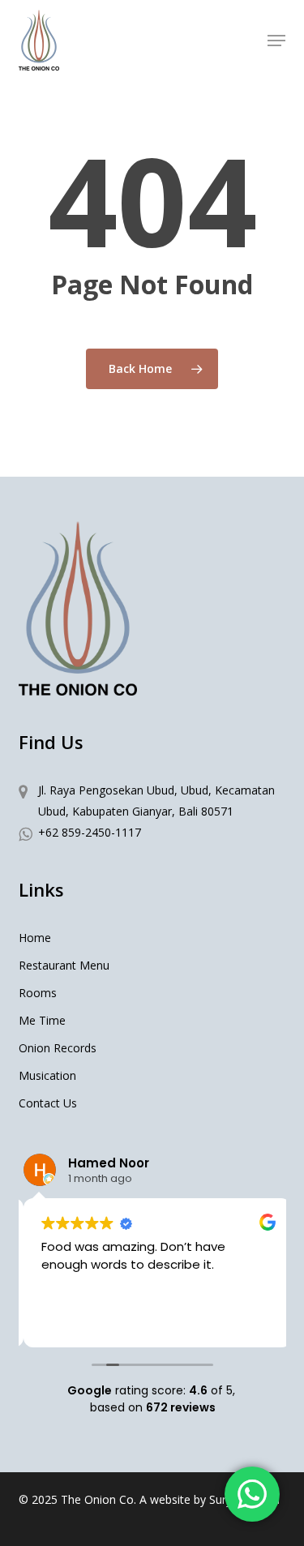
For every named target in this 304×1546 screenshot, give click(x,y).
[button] (276, 40)
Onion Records (57, 1048)
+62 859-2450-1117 (89, 832)
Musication (47, 1075)
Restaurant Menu (64, 965)
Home (35, 937)
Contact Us (48, 1103)
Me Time (42, 1020)
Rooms (38, 992)
